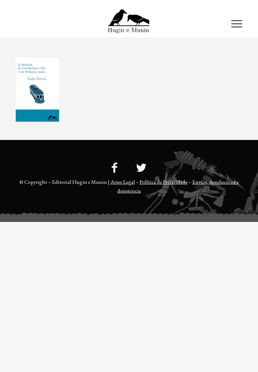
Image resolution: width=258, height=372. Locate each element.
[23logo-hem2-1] (129, 23)
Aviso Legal (122, 181)
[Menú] (233, 23)
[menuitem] (229, 4)
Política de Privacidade (164, 181)
